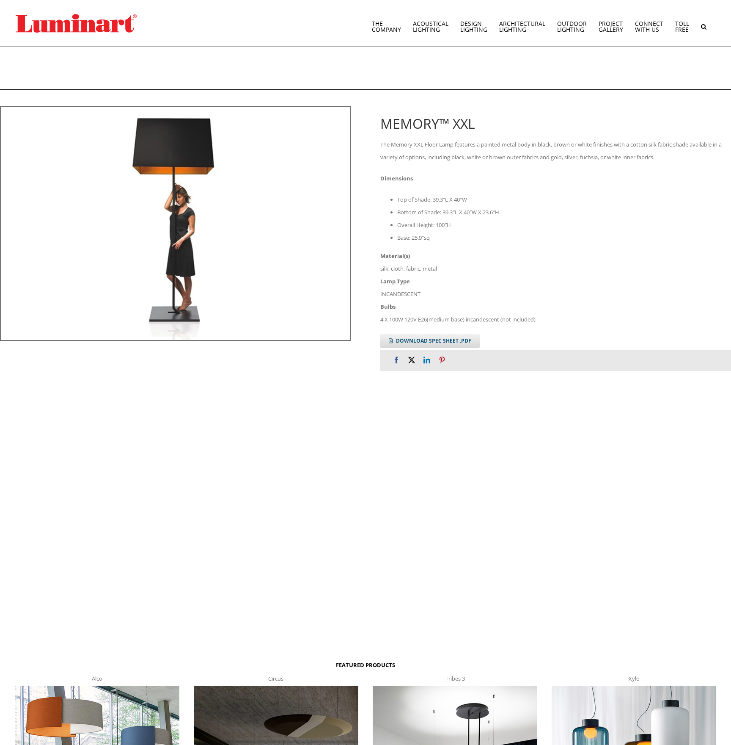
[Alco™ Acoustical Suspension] (97, 688)
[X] (411, 360)
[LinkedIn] (426, 360)
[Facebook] (396, 360)
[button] (703, 23)
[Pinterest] (442, 360)
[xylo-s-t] (634, 688)
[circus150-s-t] (276, 688)
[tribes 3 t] (455, 688)
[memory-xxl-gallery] (175, 223)
